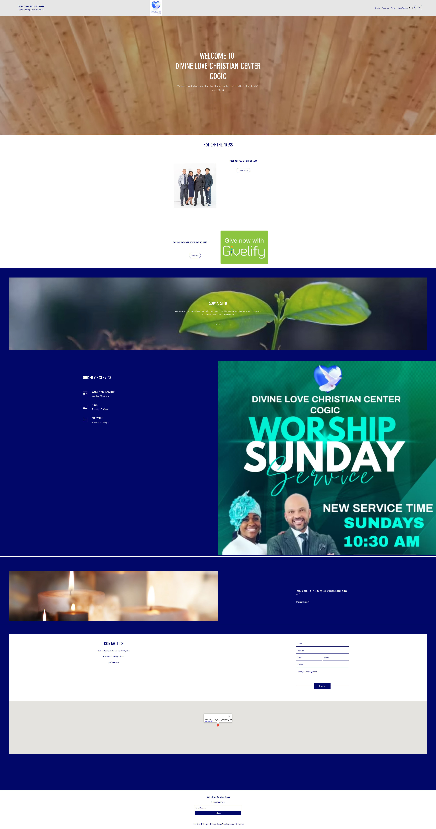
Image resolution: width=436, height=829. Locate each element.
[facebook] (413, 8)
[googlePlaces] (409, 8)
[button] (195, 255)
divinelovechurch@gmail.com (113, 656)
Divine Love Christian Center (218, 797)
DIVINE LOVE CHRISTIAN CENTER (31, 6)
